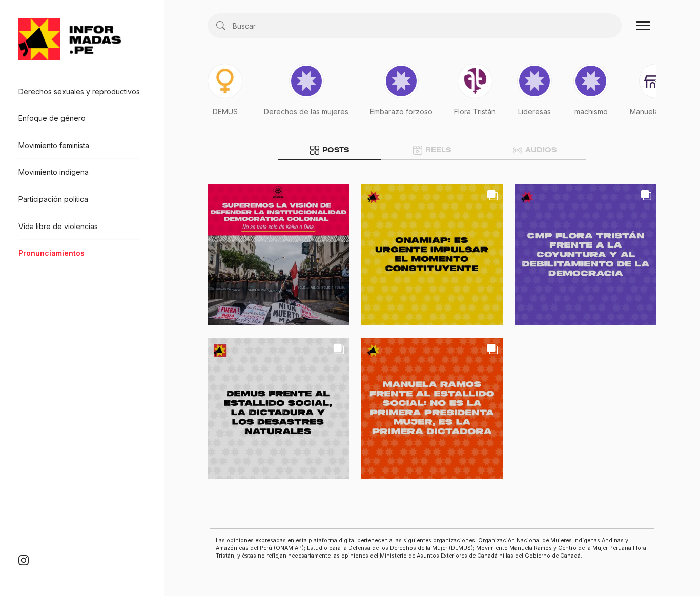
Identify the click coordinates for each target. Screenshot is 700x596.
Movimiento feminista (53, 145)
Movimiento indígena (53, 172)
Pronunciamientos (51, 253)
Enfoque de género (52, 118)
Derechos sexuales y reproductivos (79, 91)
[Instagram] (23, 559)
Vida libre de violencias (58, 226)
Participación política (53, 199)
